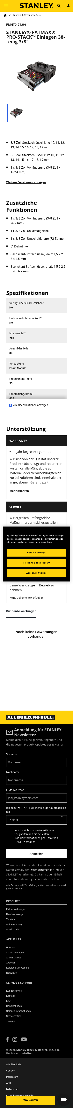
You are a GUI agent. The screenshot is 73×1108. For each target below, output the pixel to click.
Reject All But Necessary (36, 562)
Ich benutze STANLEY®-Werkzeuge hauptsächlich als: (36, 809)
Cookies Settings (36, 552)
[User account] (68, 6)
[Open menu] (6, 6)
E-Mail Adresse (15, 790)
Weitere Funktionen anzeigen (26, 182)
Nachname (12, 772)
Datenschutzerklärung (44, 870)
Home (5, 15)
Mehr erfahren (19, 491)
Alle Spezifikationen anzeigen (30, 405)
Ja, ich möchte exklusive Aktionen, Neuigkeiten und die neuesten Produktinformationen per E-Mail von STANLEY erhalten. (36, 836)
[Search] (59, 6)
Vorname (11, 754)
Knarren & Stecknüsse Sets (26, 15)
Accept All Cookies (36, 572)
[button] (7, 1039)
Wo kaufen (30, 1100)
